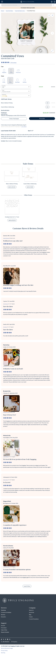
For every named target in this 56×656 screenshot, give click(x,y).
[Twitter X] (4, 639)
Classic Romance (6, 238)
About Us (31, 610)
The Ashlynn (5, 366)
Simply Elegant (5, 456)
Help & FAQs (4, 630)
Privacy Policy (4, 650)
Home (2, 10)
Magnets (4, 72)
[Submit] (53, 5)
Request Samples (5, 632)
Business (3, 614)
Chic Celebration (6, 566)
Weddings (3, 610)
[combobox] (28, 5)
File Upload (3, 627)
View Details (24, 126)
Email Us (15, 641)
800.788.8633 (6, 641)
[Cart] (54, 2)
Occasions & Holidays (6, 612)
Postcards (18, 72)
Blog (30, 614)
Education (3, 616)
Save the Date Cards (20, 10)
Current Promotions (34, 619)
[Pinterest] (8, 639)
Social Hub (31, 612)
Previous (3, 33)
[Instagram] (10, 639)
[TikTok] (2, 639)
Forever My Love (6, 412)
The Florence (5, 303)
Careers (31, 616)
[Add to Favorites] (49, 15)
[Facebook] (6, 639)
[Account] (51, 2)
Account (3, 625)
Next (52, 33)
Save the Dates (9, 10)
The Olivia (5, 327)
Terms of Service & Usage (7, 648)
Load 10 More (27, 586)
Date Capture (5, 479)
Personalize (42, 118)
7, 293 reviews (13, 62)
